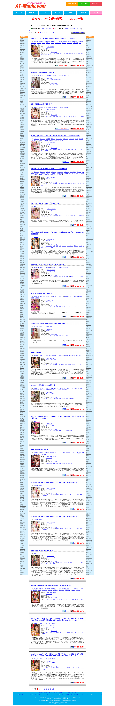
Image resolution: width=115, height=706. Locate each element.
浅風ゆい (22, 58)
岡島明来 (22, 149)
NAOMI (39, 43)
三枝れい (88, 244)
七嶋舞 (87, 373)
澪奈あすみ (22, 473)
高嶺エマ (22, 317)
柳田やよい (47, 174)
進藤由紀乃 (55, 296)
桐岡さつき (60, 173)
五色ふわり (89, 226)
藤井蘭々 (88, 432)
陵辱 (63, 276)
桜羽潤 (21, 230)
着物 (60, 430)
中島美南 (22, 355)
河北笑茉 (22, 171)
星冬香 (21, 448)
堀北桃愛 (22, 450)
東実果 (21, 74)
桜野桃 (21, 228)
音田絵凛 (22, 158)
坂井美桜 (22, 217)
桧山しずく (22, 429)
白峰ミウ (88, 292)
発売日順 (72, 28)
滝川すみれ (89, 308)
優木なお (48, 267)
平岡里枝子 (89, 425)
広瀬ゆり (88, 429)
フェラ (80, 149)
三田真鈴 (88, 479)
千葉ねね (74, 452)
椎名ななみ (22, 255)
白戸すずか (22, 285)
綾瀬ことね (22, 93)
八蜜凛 (87, 398)
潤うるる (22, 271)
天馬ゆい (88, 341)
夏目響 (87, 369)
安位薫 (87, 536)
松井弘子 (41, 326)
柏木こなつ (89, 162)
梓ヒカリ (88, 68)
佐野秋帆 (22, 244)
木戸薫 (21, 185)
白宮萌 (21, 298)
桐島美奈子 (48, 107)
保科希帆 (22, 445)
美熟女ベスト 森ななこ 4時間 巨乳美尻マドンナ (45, 203)
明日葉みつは (89, 65)
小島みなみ (89, 228)
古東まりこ (89, 235)
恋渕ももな (89, 221)
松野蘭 (21, 468)
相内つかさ (36, 44)
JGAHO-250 (50, 300)
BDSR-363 (49, 424)
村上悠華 (88, 509)
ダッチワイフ (22, 694)
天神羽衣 (22, 77)
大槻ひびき (53, 588)
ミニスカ (66, 215)
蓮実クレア (89, 395)
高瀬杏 (53, 623)
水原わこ (22, 488)
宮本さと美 (22, 513)
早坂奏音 (22, 412)
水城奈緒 (66, 355)
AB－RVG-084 (50, 358)
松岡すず (22, 464)
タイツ (72, 463)
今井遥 (37, 389)
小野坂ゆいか (89, 147)
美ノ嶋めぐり (89, 495)
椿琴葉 (21, 346)
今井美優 (22, 136)
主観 (72, 149)
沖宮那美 (88, 131)
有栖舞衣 (88, 92)
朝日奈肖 (22, 65)
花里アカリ (22, 405)
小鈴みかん (89, 231)
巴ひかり (88, 350)
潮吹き (82, 116)
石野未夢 (22, 119)
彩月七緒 (88, 264)
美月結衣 (22, 497)
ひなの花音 (22, 423)
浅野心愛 (22, 63)
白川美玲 (22, 283)
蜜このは (22, 500)
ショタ (65, 562)
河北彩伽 (88, 179)
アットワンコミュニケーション (53, 79)
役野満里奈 (89, 533)
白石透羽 (22, 276)
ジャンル (57, 12)
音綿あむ (22, 162)
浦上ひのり (22, 145)
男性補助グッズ (69, 694)
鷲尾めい (88, 572)
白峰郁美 (22, 292)
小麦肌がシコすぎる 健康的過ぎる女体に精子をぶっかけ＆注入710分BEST (53, 38)
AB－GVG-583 (50, 556)
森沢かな (88, 527)
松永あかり (22, 466)
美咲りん (78, 173)
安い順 (79, 28)
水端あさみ (89, 473)
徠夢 (51, 326)
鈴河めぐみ (22, 303)
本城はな (22, 452)
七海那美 (22, 380)
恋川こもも (22, 194)
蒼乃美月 (88, 52)
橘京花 (87, 319)
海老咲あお (89, 124)
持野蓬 (87, 515)
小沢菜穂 (22, 156)
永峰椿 (87, 360)
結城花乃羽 (22, 550)
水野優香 (88, 472)
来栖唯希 (22, 192)
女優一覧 (31, 12)
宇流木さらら (89, 120)
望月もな (52, 452)
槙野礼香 (22, 457)
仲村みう (88, 362)
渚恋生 (21, 366)
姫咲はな (88, 423)
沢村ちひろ (73, 296)
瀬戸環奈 (88, 307)
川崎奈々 (22, 174)
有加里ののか (89, 59)
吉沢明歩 (36, 452)
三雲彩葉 (22, 475)
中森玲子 (81, 139)
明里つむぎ (89, 58)
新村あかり (89, 380)
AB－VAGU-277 (51, 142)
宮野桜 (21, 511)
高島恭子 (41, 174)
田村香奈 (22, 328)
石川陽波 (22, 115)
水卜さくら (89, 464)
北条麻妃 (56, 140)
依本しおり (89, 565)
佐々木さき (89, 260)
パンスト (71, 215)
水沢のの (47, 452)
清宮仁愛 (88, 201)
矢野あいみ (22, 538)
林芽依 (21, 414)
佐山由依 (22, 251)
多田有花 (88, 317)
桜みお (21, 233)
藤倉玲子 (48, 389)
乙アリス (60, 41)
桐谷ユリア (53, 174)
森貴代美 (56, 388)
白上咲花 (88, 287)
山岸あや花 (89, 540)
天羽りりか (89, 74)
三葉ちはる (89, 481)
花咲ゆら (22, 403)
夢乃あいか (89, 554)
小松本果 (22, 208)
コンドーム (62, 694)
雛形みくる (22, 421)
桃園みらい (76, 588)
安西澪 (21, 102)
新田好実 (22, 391)
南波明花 (22, 384)
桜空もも (88, 253)
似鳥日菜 (88, 389)
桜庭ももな (22, 231)
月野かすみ (89, 334)
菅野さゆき (65, 267)
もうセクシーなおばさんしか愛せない (42, 293)
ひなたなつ (89, 418)
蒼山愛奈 (22, 52)
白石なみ (22, 278)
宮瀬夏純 (22, 509)
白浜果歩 (22, 291)
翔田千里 (36, 355)
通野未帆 (88, 346)
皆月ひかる (89, 486)
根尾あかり (89, 391)
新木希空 (88, 86)
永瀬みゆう (22, 359)
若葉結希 (22, 572)
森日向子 (88, 529)
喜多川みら (22, 179)
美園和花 (88, 475)
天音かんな (22, 83)
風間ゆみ (48, 43)
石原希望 (88, 101)
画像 (43, 28)
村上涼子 (58, 389)
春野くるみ (22, 418)
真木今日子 (59, 267)
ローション (63, 632)
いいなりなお (23, 106)
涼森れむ (88, 301)
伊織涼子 (48, 139)
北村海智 (88, 192)
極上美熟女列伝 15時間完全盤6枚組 (41, 104)
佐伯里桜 (22, 215)
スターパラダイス (50, 111)
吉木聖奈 (22, 561)
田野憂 (87, 326)
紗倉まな (88, 249)
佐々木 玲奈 (36, 454)
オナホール (16, 694)
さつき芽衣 (89, 265)
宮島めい (88, 502)
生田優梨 (22, 110)
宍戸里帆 (88, 274)
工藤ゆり (88, 205)
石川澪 (87, 95)
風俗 (51, 632)
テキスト (48, 28)
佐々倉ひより (23, 237)
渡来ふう (88, 574)
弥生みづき (89, 543)
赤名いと (88, 54)
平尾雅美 (68, 388)
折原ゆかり (65, 139)
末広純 (87, 296)
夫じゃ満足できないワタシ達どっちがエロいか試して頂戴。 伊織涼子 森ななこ (54, 482)
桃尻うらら (22, 527)
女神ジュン (22, 522)
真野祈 (87, 459)
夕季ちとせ (53, 41)
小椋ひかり (22, 153)
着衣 (82, 599)
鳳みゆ (87, 129)
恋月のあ (22, 196)
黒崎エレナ (36, 296)
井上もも (22, 135)
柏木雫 (21, 165)
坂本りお (22, 219)
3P (66, 463)
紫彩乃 (48, 173)
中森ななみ (22, 364)
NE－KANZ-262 (51, 270)
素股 (44, 633)
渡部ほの (22, 574)
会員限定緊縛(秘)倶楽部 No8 (39, 449)
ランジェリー (88, 694)
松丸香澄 (88, 454)
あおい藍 (22, 45)
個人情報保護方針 (60, 692)
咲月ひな (22, 240)
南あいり (22, 502)
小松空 (21, 206)
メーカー (44, 12)
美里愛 (46, 388)
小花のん (88, 153)
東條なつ (88, 344)
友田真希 (48, 172)
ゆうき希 (22, 552)
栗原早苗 (22, 190)
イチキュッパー (50, 393)
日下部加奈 (89, 203)
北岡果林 (88, 188)
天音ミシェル (23, 88)
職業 (47, 632)
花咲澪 (21, 402)
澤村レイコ (66, 75)
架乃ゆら (88, 171)
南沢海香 (88, 488)
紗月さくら (22, 239)
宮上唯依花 (22, 507)
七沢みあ (88, 371)
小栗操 (87, 136)
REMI (69, 41)
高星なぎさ (22, 319)
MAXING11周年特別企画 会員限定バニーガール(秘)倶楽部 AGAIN (51, 585)
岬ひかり (22, 481)
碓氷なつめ (22, 142)
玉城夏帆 (88, 328)
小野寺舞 (88, 149)
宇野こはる (22, 144)
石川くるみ (22, 113)
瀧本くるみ (22, 321)
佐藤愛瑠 (88, 267)
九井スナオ (89, 222)
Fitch (47, 48)
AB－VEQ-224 (50, 239)
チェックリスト (84, 3)
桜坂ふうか (22, 226)
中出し (73, 53)
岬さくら (88, 470)
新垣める (22, 99)
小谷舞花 (22, 201)
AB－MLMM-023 (51, 209)
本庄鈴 (87, 448)
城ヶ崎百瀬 (22, 273)
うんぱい (88, 122)
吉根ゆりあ (47, 41)
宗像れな (22, 520)
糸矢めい (22, 127)
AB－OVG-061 (50, 625)
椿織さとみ (33, 43)
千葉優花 (22, 334)
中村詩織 (81, 41)
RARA (21, 566)
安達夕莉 (88, 70)
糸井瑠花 (88, 113)
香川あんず (22, 163)
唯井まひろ (89, 316)
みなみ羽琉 (89, 489)
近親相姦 (55, 149)
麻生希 (59, 588)
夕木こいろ (89, 547)
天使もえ (88, 76)
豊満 (61, 53)
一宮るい (22, 126)
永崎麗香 (22, 353)
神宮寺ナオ (89, 294)
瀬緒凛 (21, 312)
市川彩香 (37, 298)
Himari (87, 421)
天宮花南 (88, 79)
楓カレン (88, 154)
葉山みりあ (22, 416)
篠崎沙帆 (22, 260)
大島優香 (88, 126)
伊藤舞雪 (88, 115)
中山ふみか (89, 364)
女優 (54, 246)
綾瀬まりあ (22, 95)
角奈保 (87, 305)
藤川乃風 (88, 434)
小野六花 (88, 151)
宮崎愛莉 (55, 590)
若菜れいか (22, 570)
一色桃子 (88, 110)
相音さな (22, 41)
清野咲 (21, 310)
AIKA (43, 43)
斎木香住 (22, 212)
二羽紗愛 (88, 438)
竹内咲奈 (22, 323)
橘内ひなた (89, 321)
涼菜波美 (22, 308)
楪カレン (88, 552)
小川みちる (43, 454)
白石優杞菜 (67, 590)
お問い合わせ (72, 3)
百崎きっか (22, 525)
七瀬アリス (89, 375)
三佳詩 (21, 515)
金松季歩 (88, 169)
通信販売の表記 (52, 692)
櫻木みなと (22, 224)
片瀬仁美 (61, 107)
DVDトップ (19, 12)
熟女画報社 (49, 301)
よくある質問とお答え (69, 692)
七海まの (22, 378)
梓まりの (22, 70)
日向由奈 (88, 420)
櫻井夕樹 (41, 388)
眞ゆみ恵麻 (42, 107)
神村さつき (22, 167)
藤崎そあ (22, 438)
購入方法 (41, 692)
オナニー (77, 116)
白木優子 (88, 289)
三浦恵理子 (55, 75)
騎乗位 (78, 53)
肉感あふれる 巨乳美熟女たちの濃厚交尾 (43, 385)
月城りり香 (22, 339)
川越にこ (88, 181)
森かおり (22, 531)
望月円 (21, 524)
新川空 (21, 101)
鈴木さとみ (39, 140)
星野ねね (22, 446)
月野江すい (89, 332)
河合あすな (89, 176)
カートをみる (96, 3)
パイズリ (45, 54)
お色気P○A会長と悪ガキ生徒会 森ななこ (43, 550)
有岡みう (88, 90)
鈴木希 (21, 307)
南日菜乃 (88, 491)
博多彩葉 (22, 396)
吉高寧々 (88, 559)
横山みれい (62, 388)
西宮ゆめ (88, 384)
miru (87, 506)
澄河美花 (88, 303)
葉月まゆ (88, 400)
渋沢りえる (22, 267)
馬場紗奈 (22, 409)
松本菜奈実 (89, 457)
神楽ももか (89, 158)
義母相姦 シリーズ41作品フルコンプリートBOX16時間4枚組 (49, 169)
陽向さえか (70, 588)
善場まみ (22, 314)
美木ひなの (89, 466)
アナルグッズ (45, 694)
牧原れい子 (53, 173)
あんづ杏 (22, 104)
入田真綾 (88, 119)
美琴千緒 (22, 477)
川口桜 (21, 172)
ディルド (40, 694)
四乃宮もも (22, 264)
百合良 (21, 559)
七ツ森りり (89, 377)
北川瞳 (59, 174)
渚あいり (88, 366)
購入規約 (46, 692)
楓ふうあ (88, 156)
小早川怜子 (75, 43)
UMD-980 (49, 78)
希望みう (22, 518)
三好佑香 (22, 516)
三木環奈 (22, 253)
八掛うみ (88, 538)
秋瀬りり (22, 54)
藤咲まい (22, 439)
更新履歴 (83, 12)
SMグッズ (51, 694)
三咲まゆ (22, 484)
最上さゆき (58, 452)
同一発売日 (54, 52)
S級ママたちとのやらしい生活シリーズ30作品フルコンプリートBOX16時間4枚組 (55, 136)
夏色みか (22, 368)
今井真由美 (55, 355)
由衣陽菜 (88, 545)
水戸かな (88, 482)
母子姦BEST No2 (36, 352)
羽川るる (22, 140)
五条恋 (87, 230)
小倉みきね (22, 154)
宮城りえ (88, 498)
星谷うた (22, 443)
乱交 (54, 563)
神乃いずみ (59, 139)
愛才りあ (88, 43)
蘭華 (87, 567)
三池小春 (88, 463)
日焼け (54, 53)
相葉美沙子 (22, 43)
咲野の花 (64, 588)
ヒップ (76, 215)
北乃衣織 (22, 181)
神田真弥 (22, 176)
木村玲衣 (88, 199)
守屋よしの (22, 534)
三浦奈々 (22, 472)
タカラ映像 (49, 489)
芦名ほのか (89, 67)
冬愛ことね (89, 343)
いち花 (21, 122)
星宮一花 (88, 446)
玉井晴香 (22, 326)
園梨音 (21, 316)
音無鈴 (21, 160)
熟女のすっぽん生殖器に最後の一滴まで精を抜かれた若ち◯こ (49, 323)
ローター (35, 694)
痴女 (63, 335)
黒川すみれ (89, 215)
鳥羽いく (22, 350)
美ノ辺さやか (23, 506)
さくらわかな (89, 257)
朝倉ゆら (22, 61)
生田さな (22, 108)
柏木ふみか (89, 163)
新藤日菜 (22, 300)
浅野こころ (89, 61)
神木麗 (87, 174)
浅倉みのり (22, 59)
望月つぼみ (89, 513)
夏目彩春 (88, 368)
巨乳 (58, 53)
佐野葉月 (22, 246)
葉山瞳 (73, 590)
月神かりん (22, 337)
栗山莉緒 (88, 212)
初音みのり (89, 402)
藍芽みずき (89, 38)
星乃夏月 (88, 443)
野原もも (53, 139)
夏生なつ (22, 369)
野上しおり (22, 393)
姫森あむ (22, 427)
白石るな (22, 282)
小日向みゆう (89, 239)
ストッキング (70, 246)
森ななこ (64, 43)
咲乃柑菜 (68, 452)
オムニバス (49, 53)
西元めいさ (89, 387)
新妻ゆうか (22, 386)
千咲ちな (22, 332)
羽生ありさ (48, 623)
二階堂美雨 (22, 387)
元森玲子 (47, 326)
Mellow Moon (49, 210)
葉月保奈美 (22, 400)
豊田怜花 (22, 352)
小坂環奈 (22, 199)
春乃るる (88, 414)
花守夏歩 (88, 407)
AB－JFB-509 (50, 47)
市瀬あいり (22, 124)
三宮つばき (89, 271)
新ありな (88, 88)
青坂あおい (22, 49)
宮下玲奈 (88, 500)
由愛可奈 (41, 452)
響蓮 (21, 425)
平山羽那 (22, 430)
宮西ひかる (89, 504)
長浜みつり (89, 359)
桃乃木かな (89, 524)
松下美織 (35, 590)
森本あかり (22, 533)
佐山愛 (87, 269)
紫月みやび (22, 257)
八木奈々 (88, 531)
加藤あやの (89, 167)
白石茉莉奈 (89, 285)
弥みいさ (22, 86)
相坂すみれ (22, 38)
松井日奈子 (89, 452)
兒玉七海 (88, 233)
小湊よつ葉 (89, 240)
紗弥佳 (21, 249)
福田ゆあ (22, 436)
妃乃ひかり (53, 172)
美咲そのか (22, 479)
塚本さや (22, 335)
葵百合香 (53, 267)
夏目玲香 (22, 371)
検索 (70, 12)
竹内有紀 (88, 312)
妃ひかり (88, 185)
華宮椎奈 (22, 169)
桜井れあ (22, 221)
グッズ (96, 12)
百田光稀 (88, 520)
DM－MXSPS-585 (51, 456)
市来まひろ (89, 104)
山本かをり (22, 549)
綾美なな (22, 97)
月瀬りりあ (89, 330)
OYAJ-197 (49, 329)
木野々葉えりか (23, 203)
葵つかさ (88, 47)
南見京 (21, 504)
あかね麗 (88, 56)
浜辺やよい (22, 411)
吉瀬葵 (21, 183)
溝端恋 (21, 493)
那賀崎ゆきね (89, 355)
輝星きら (22, 187)
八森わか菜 (89, 541)
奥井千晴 (22, 151)
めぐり (87, 511)
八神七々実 (22, 536)
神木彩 (87, 172)
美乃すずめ (89, 497)
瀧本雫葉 (88, 310)
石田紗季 (22, 117)
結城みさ (43, 173)
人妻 (54, 116)
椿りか (87, 337)
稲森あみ (22, 131)
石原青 (87, 99)
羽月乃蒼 (88, 412)
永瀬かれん (22, 357)
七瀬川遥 (22, 373)
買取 (76, 692)
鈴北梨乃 (22, 305)
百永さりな (89, 522)
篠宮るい (22, 265)
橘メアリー (89, 323)
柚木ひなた (22, 554)
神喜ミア (22, 197)
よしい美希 (89, 558)
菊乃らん (36, 41)
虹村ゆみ (88, 386)
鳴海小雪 (22, 382)
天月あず (88, 77)
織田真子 (88, 142)
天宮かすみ (22, 92)
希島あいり (89, 187)
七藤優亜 (22, 377)
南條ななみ (89, 378)
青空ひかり (89, 50)
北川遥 (21, 178)
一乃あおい (89, 106)
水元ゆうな (37, 173)
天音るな (22, 90)
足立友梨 (88, 72)
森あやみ (88, 525)
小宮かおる (22, 210)
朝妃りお (88, 63)
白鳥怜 (21, 287)
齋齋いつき (22, 214)
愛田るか (22, 40)
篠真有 (87, 278)
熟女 (54, 84)
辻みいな (22, 344)
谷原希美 (49, 75)
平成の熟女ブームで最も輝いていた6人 (42, 72)
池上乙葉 (22, 111)
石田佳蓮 (88, 97)
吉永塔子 (88, 561)
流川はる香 (89, 570)
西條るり (51, 140)
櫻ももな (22, 235)
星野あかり (58, 43)
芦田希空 (22, 68)
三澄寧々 (22, 489)
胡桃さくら (89, 214)
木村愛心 (88, 197)
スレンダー (73, 183)
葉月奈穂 (69, 43)
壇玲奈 (21, 330)
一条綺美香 (42, 355)
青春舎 (48, 330)
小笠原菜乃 (22, 147)
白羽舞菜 (22, 289)
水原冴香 (22, 486)
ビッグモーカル (50, 425)
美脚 (70, 599)
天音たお (22, 84)
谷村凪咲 (88, 325)
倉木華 (87, 208)
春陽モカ (88, 416)
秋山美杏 (22, 56)
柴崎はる (88, 280)
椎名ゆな (88, 273)
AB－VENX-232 (51, 177)
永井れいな (74, 41)
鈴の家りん (89, 298)
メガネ (50, 563)
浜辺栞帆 (88, 409)
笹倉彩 (87, 262)
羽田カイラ (22, 407)
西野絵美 (88, 382)
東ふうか (22, 72)
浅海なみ (22, 67)
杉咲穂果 (22, 301)
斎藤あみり (89, 242)
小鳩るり (22, 205)
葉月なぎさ (22, 398)
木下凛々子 (89, 196)
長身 (70, 53)
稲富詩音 (22, 129)
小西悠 (63, 452)
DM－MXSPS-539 (51, 592)
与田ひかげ (22, 563)
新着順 (67, 28)
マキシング (49, 458)
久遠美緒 (22, 188)
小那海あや (89, 145)
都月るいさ (89, 348)
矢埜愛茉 (22, 540)
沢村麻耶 (51, 388)
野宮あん (22, 395)
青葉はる (22, 50)
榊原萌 (87, 246)
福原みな (88, 430)
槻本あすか (22, 343)
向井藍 (87, 507)
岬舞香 (21, 482)
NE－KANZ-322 (51, 109)
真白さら (22, 463)
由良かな (88, 556)
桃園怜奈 (41, 41)
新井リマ (88, 84)
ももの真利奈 (23, 529)
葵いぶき (88, 45)
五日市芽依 (89, 108)
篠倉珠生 (22, 258)
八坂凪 (87, 534)
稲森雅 (21, 133)
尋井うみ (22, 432)
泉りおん (88, 102)
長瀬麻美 (88, 357)
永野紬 (21, 360)
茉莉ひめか (22, 470)
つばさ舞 (88, 339)
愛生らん (22, 47)
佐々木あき (43, 75)
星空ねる (22, 441)
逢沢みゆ (88, 41)
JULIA (87, 282)
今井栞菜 (88, 117)
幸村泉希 (88, 550)
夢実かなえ (22, 558)
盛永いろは (22, 362)
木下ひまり (89, 194)
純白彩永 (22, 461)
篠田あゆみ (36, 75)
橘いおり (22, 325)
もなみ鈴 (88, 516)
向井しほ (78, 590)
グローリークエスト (51, 359)
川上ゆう (42, 172)
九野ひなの (89, 206)
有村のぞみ (89, 93)
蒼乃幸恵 (80, 388)
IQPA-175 (49, 392)
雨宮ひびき (89, 81)
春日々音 (22, 420)
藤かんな (88, 436)
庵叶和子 (42, 296)
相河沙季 (88, 40)
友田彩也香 (89, 352)
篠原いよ (22, 262)
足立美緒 (22, 76)
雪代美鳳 (88, 549)
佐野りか (22, 248)
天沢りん (22, 79)
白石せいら (22, 274)
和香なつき (22, 568)
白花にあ (22, 296)
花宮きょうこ (89, 405)
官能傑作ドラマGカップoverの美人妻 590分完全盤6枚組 (48, 264)
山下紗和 (22, 541)
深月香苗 (22, 495)
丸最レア (88, 461)
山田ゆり (22, 547)
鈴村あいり (89, 300)
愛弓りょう (89, 83)
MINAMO (88, 493)
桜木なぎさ (22, 222)
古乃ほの (88, 439)
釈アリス (22, 269)
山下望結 (22, 543)
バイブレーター (29, 694)
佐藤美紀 (71, 139)
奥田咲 (87, 133)
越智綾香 (66, 107)
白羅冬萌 (88, 291)
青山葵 (52, 43)
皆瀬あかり (89, 484)
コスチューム (81, 694)
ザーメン (50, 54)
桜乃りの (88, 248)
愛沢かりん (61, 590)
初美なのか (89, 403)
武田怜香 (88, 314)
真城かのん (22, 459)
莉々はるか (89, 568)
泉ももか (22, 120)
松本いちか (89, 455)
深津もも (22, 434)
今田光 (21, 138)
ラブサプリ (75, 694)
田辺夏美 (42, 389)
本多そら (22, 454)
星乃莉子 (88, 445)
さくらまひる (89, 251)
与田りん (22, 565)
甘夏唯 (21, 81)
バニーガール (59, 599)
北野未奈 (88, 190)
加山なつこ (36, 139)
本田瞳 (87, 450)
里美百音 (22, 242)
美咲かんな (89, 468)
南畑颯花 (65, 41)
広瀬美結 (88, 427)
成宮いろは (55, 107)
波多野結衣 (73, 172)
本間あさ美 (22, 455)
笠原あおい (66, 296)
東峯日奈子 (22, 348)
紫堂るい (88, 276)
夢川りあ (22, 556)
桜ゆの (87, 255)
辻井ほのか (89, 335)
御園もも (22, 491)
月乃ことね (22, 341)
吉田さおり (79, 296)
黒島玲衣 (88, 219)
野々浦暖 (88, 393)
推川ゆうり (42, 623)
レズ (46, 247)
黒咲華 (87, 217)
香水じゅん (89, 165)
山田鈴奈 (22, 545)
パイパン (66, 53)
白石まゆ (22, 280)
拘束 (60, 463)
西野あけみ (74, 388)
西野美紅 (22, 389)
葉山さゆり (89, 411)
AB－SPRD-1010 (51, 488)
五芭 (87, 111)
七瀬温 (21, 375)
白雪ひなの (22, 294)
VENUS (48, 144)
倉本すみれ (89, 210)
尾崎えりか (89, 138)
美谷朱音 (88, 477)
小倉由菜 (88, 135)
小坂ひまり (89, 224)
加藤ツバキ (60, 172)
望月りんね (22, 498)
